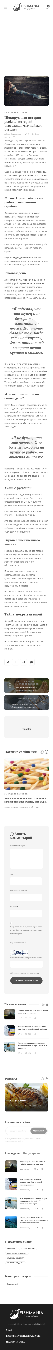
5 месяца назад (16, 134)
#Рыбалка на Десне (15, 1263)
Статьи (33, 701)
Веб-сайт (14, 907)
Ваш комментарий (18, 845)
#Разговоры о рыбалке (16, 1253)
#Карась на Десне (28, 1248)
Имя (12, 874)
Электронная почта (18, 891)
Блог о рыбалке (25, 681)
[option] (26, 783)
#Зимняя (11, 1248)
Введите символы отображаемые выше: (26, 957)
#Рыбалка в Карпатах (16, 1258)
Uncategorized (12, 1284)
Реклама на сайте (15, 1342)
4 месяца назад (25, 1169)
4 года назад (23, 807)
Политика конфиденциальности (23, 1336)
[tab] (12, 1153)
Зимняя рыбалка (26, 698)
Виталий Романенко (11, 807)
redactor (7, 134)
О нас (9, 1330)
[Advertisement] (26, 43)
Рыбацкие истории (16, 112)
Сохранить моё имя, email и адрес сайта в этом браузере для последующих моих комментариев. (26, 930)
